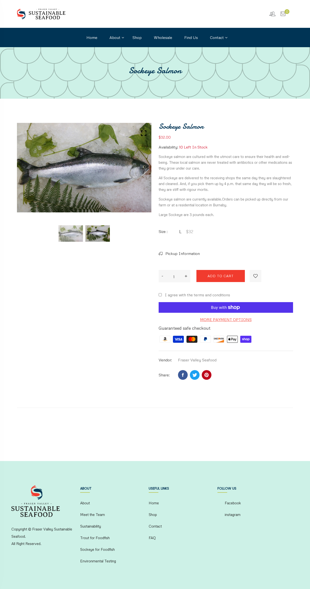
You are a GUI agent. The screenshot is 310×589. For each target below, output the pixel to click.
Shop (137, 37)
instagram (232, 514)
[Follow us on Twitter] (195, 375)
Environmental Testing (98, 561)
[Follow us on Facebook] (183, 375)
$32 (189, 231)
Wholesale (163, 37)
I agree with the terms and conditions (197, 294)
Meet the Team (92, 514)
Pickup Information (182, 253)
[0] (283, 13)
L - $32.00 (121, 564)
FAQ (152, 538)
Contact (217, 37)
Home (91, 37)
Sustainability (90, 526)
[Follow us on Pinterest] (206, 375)
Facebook (233, 503)
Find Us (191, 37)
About (114, 37)
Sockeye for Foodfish (97, 549)
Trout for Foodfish (95, 538)
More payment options (226, 319)
